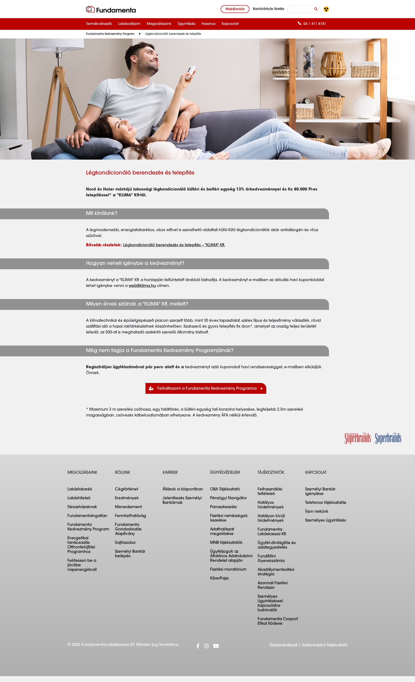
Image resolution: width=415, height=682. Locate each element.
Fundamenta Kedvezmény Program (110, 34)
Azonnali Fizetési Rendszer (273, 585)
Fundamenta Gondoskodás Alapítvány (128, 529)
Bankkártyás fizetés (268, 9)
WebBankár (235, 9)
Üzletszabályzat (283, 645)
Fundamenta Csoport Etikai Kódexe (278, 621)
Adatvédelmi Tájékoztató (325, 645)
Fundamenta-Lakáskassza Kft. (272, 532)
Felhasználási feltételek (270, 492)
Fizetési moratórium (228, 570)
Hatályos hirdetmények (271, 505)
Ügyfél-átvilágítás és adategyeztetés (277, 545)
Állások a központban (183, 489)
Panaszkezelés (223, 507)
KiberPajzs (219, 579)
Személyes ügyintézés (325, 521)
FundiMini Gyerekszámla (271, 559)
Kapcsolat (230, 24)
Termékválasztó (99, 24)
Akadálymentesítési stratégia (276, 572)
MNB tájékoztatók (226, 543)
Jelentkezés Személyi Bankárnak (182, 500)
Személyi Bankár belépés (130, 554)
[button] (326, 9)
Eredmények (127, 498)
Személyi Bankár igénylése (320, 492)
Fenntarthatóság (130, 516)
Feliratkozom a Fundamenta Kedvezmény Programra (207, 389)
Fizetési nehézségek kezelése (229, 518)
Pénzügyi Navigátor (228, 498)
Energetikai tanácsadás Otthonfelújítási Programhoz (81, 545)
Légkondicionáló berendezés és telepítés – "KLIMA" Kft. (174, 245)
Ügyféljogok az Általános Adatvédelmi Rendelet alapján (231, 556)
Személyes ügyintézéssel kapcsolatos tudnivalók (270, 603)
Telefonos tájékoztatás (325, 503)
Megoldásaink (159, 24)
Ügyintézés (186, 24)
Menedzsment (128, 507)
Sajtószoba (125, 543)
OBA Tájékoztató (225, 489)
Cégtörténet (126, 489)
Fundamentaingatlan (87, 516)
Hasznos (208, 24)
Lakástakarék (79, 489)
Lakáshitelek (79, 498)
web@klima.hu (142, 286)
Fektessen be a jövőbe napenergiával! (82, 565)
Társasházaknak (82, 507)
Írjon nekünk (316, 512)
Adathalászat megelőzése (222, 532)
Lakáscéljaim (129, 24)
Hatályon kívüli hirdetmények (271, 518)
